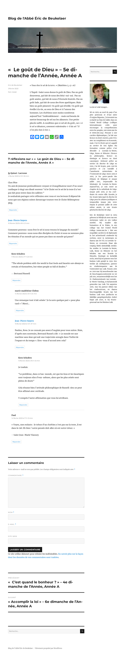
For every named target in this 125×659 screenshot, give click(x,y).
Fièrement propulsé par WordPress (48, 648)
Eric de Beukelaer (15, 85)
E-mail (12, 524)
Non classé (12, 92)
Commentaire (15, 475)
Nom (11, 512)
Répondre (13, 210)
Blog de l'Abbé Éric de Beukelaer (37, 18)
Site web (12, 536)
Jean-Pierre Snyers (17, 220)
